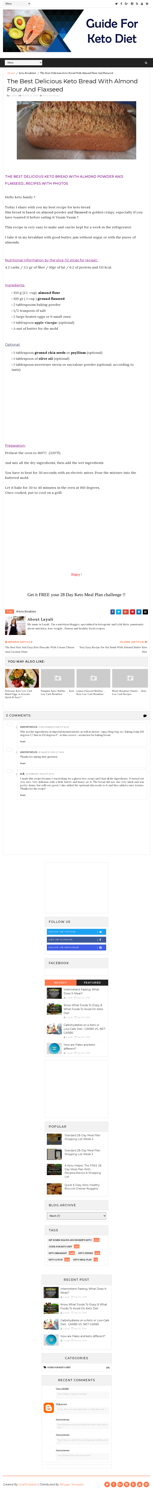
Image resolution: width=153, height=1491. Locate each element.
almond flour (49, 293)
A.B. (22, 773)
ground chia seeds (50, 352)
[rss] (137, 4)
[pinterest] (147, 4)
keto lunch (56, 1259)
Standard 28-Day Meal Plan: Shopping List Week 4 (83, 1137)
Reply (23, 741)
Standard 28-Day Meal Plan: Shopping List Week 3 (83, 1152)
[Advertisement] (76, 414)
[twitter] (116, 4)
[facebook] (121, 4)
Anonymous (62, 1419)
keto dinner (85, 1253)
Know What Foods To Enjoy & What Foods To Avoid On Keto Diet (83, 1009)
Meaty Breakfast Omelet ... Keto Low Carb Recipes (129, 692)
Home (11, 73)
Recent (60, 982)
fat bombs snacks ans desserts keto (70, 1240)
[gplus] (126, 4)
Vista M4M (62, 1389)
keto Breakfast (27, 73)
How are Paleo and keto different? (82, 1336)
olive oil (46, 358)
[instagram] (132, 4)
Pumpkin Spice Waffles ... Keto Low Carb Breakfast (57, 692)
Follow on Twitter (62, 932)
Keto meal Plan (82, 1259)
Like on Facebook (61, 939)
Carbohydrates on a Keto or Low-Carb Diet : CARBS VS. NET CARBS (84, 1029)
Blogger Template (71, 1484)
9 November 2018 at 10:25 (54, 727)
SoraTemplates (28, 1484)
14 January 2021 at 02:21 (40, 773)
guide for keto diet (60, 1246)
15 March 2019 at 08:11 (51, 752)
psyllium (79, 352)
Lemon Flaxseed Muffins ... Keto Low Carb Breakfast (91, 692)
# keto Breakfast (26, 611)
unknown (61, 1404)
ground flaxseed (51, 298)
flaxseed (81, 212)
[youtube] (142, 4)
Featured (92, 982)
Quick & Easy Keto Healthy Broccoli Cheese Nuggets (82, 1186)
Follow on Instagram (64, 947)
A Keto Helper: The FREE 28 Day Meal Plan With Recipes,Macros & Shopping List (83, 1171)
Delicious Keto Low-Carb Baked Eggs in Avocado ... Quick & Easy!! (19, 694)
